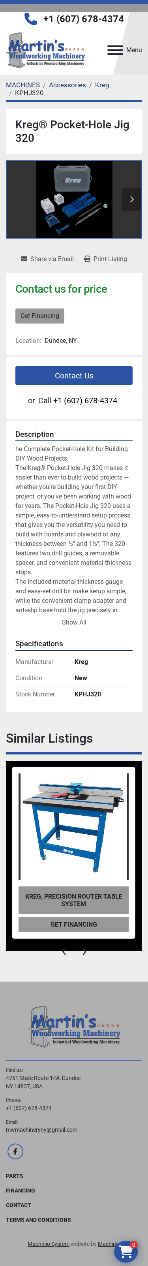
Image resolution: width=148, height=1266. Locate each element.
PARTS (14, 1176)
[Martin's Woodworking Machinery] (74, 1026)
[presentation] (64, 951)
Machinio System (48, 1244)
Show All (74, 622)
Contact (18, 1205)
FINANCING (20, 1190)
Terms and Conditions (38, 1220)
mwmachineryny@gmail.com (41, 1130)
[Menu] (115, 50)
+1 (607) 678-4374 (83, 18)
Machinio (109, 1244)
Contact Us (74, 375)
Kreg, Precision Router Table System (73, 900)
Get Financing (40, 316)
